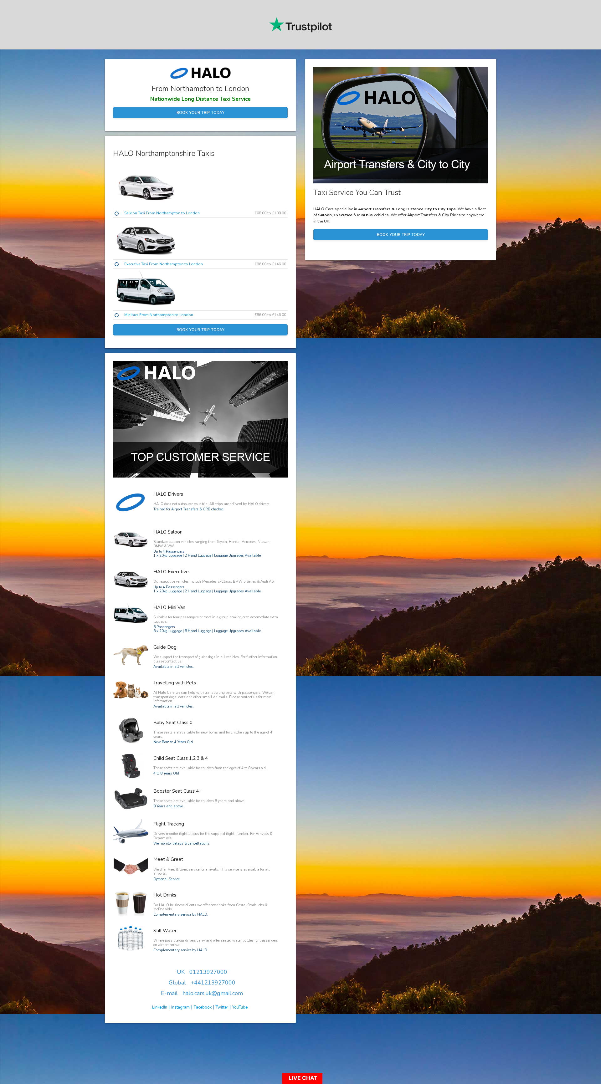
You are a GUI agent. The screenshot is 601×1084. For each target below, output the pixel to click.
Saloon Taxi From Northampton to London (162, 213)
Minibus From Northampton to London (158, 314)
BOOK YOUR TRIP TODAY (200, 112)
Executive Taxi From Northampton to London (163, 264)
